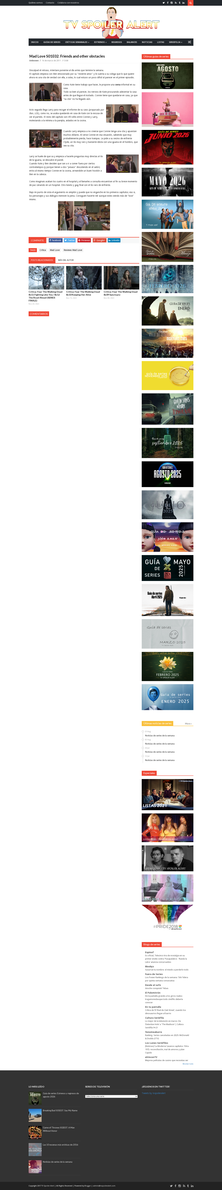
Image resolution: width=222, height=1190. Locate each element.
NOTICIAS (147, 42)
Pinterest (85, 240)
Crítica (43, 250)
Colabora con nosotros (68, 3)
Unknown (34, 61)
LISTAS (160, 42)
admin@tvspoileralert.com (104, 1186)
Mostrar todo (188, 1064)
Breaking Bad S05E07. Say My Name (60, 1110)
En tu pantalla (153, 1007)
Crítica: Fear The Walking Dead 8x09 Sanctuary (120, 293)
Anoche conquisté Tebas (156, 988)
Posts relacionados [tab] (42, 260)
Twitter (71, 240)
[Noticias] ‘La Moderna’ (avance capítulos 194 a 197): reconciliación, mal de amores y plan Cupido (167, 1049)
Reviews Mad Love (73, 250)
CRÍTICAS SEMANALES (76, 42)
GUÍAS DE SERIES (51, 42)
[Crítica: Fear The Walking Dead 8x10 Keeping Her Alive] (84, 278)
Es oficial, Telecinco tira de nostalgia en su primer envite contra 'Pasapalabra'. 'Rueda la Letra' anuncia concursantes (166, 958)
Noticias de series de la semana (160, 735)
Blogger (88, 1186)
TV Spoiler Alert (48, 1186)
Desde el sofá (153, 985)
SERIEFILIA (174, 42)
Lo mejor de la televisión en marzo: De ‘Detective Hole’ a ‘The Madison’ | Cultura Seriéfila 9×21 (164, 1024)
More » (188, 723)
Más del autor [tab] (66, 260)
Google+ (101, 240)
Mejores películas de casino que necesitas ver (166, 1060)
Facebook (56, 240)
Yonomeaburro (153, 1032)
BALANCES (132, 42)
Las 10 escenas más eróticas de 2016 (60, 1144)
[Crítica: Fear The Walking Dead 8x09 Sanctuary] (121, 278)
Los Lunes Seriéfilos (156, 1043)
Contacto (50, 3)
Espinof (149, 952)
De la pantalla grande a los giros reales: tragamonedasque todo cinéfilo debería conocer (164, 999)
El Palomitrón (152, 992)
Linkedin (115, 240)
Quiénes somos (36, 3)
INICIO (35, 42)
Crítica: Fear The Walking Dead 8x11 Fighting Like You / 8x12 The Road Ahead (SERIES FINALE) (45, 296)
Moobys (149, 966)
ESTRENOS (99, 42)
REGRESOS (116, 42)
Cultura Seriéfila (154, 1018)
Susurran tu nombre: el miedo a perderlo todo (167, 969)
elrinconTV (151, 1057)
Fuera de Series (154, 974)
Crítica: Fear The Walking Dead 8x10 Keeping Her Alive (83, 293)
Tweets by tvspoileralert (153, 1093)
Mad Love (55, 250)
